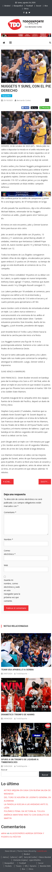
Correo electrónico (10, 552)
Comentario (10, 512)
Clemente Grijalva (20, 860)
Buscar (4, 769)
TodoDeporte (21, 673)
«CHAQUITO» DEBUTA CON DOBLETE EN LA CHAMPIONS (9, 481)
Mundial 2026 (45, 866)
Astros (5, 857)
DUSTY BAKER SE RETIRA (46, 481)
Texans (18, 866)
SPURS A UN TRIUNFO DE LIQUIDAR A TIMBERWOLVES (20, 761)
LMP (20, 857)
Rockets (8, 866)
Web (6, 565)
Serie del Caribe (30, 857)
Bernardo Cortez (24, 100)
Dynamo (33, 866)
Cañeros (13, 857)
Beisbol (7, 6)
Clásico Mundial (45, 857)
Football (29, 6)
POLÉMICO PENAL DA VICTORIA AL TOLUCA (24, 811)
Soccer (38, 6)
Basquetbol (18, 6)
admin (4, 833)
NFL (26, 866)
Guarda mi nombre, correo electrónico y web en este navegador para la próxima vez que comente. (12, 590)
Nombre (8, 539)
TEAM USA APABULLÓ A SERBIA (17, 669)
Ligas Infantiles (35, 860)
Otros (26, 8)
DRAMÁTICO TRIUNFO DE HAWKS (18, 714)
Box (46, 6)
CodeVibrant (42, 851)
